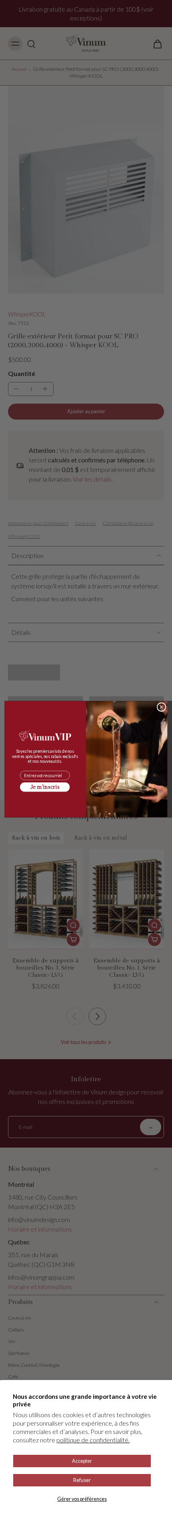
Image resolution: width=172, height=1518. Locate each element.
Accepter (82, 1461)
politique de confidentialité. (93, 1440)
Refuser (82, 1480)
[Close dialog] (161, 707)
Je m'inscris (45, 787)
